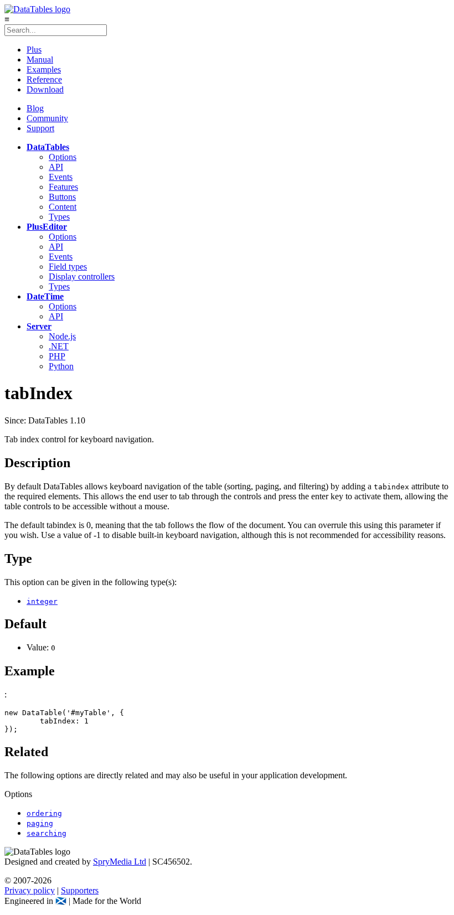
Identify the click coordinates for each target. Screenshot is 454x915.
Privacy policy (29, 890)
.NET (59, 346)
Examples (44, 69)
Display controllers (82, 276)
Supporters (80, 890)
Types (59, 216)
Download (45, 89)
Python (61, 366)
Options (62, 157)
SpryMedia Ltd (119, 861)
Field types (68, 266)
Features (63, 187)
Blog (35, 108)
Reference (44, 79)
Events (61, 177)
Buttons (62, 196)
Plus (34, 49)
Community (47, 118)
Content (62, 206)
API (56, 167)
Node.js (62, 336)
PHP (57, 356)
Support (40, 128)
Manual (40, 59)
